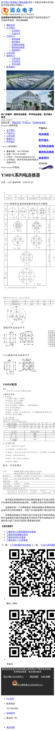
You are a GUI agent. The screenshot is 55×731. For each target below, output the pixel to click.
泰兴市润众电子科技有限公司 (16, 669)
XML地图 (45, 676)
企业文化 (16, 33)
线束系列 (16, 50)
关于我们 (5, 2)
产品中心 (10, 36)
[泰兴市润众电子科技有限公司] (17, 15)
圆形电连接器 (18, 47)
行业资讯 (16, 61)
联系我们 (14, 2)
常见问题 (16, 64)
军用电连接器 (18, 44)
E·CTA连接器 (17, 540)
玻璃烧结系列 (17, 534)
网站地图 (23, 2)
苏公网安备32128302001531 (30, 685)
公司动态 (16, 58)
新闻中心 (10, 56)
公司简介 (16, 31)
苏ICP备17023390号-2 (13, 676)
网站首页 (10, 25)
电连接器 (16, 39)
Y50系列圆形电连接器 (21, 532)
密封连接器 (16, 537)
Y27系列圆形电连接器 (20, 545)
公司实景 (10, 53)
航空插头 (16, 42)
